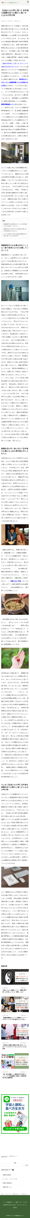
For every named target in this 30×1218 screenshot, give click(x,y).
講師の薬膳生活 (7, 1183)
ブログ (20, 1202)
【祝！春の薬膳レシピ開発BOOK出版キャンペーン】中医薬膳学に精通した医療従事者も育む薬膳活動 (14, 1076)
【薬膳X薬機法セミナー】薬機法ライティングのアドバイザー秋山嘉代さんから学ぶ (14, 1018)
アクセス (25, 1202)
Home (2, 1194)
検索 (15, 1163)
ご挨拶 (16, 1202)
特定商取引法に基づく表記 (9, 1205)
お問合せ (15, 1207)
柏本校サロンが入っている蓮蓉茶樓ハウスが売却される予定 (14, 82)
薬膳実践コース (10, 1202)
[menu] (28, 2)
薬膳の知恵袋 (7, 1175)
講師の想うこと (18, 21)
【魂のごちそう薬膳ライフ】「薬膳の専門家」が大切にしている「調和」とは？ (14, 991)
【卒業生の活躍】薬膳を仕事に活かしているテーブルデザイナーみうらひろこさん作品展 (14, 1046)
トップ (4, 1202)
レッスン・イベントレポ (10, 1179)
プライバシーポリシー (22, 1205)
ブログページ (9, 1194)
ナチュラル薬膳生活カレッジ (17, 1215)
